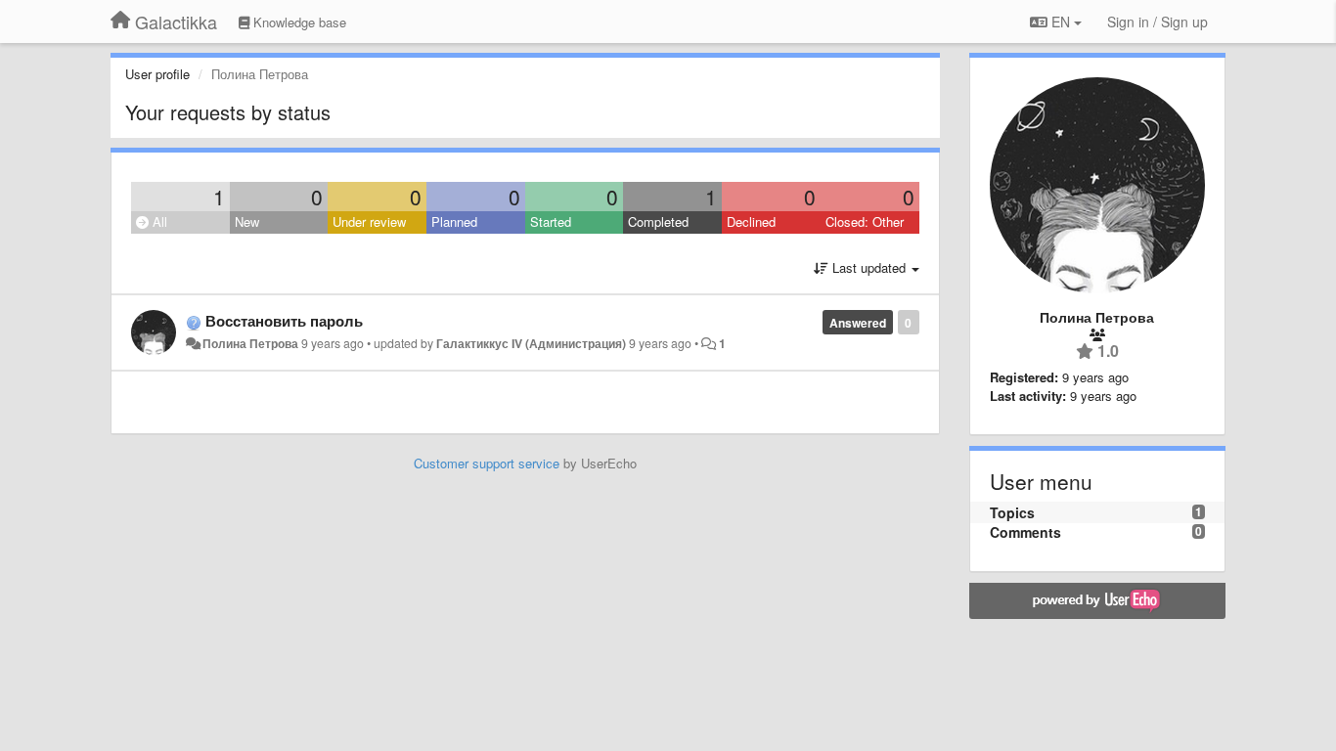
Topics (1012, 512)
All (158, 221)
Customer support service (486, 463)
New (247, 221)
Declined (751, 221)
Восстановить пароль (284, 320)
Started (550, 221)
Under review (369, 221)
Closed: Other (864, 221)
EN (1060, 21)
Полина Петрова (250, 343)
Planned (454, 221)
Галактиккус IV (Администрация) (531, 343)
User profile (157, 74)
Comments (1025, 532)
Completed (658, 221)
